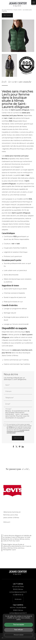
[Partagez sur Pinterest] (19, 446)
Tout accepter (18, 624)
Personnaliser (19, 635)
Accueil (4, 10)
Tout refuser (18, 629)
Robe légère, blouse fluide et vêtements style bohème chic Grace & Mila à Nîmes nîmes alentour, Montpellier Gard (17, 547)
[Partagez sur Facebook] (13, 446)
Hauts (16, 10)
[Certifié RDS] (26, 65)
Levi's (5, 509)
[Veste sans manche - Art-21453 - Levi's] (18, 36)
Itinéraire (18, 599)
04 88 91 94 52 (18, 595)
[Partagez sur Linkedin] (22, 446)
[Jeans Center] (18, 4)
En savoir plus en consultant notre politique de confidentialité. (18, 431)
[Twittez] (16, 446)
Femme (9, 10)
